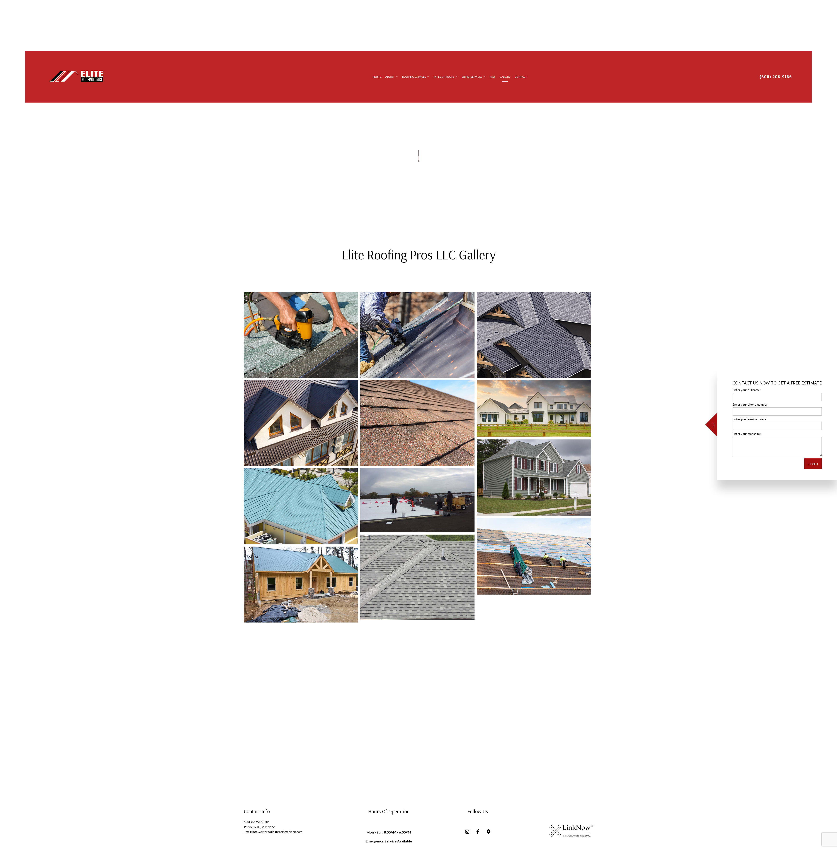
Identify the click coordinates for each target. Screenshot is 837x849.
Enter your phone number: (750, 404)
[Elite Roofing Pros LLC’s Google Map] (488, 832)
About (390, 76)
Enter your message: (747, 434)
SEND (813, 464)
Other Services (472, 76)
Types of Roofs (444, 76)
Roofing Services (414, 76)
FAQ (492, 76)
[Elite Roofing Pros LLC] (76, 76)
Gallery (504, 76)
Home (377, 76)
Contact (521, 76)
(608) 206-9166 (775, 76)
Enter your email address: (750, 419)
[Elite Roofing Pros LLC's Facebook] (478, 832)
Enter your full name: (747, 389)
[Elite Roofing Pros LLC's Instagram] (467, 832)
